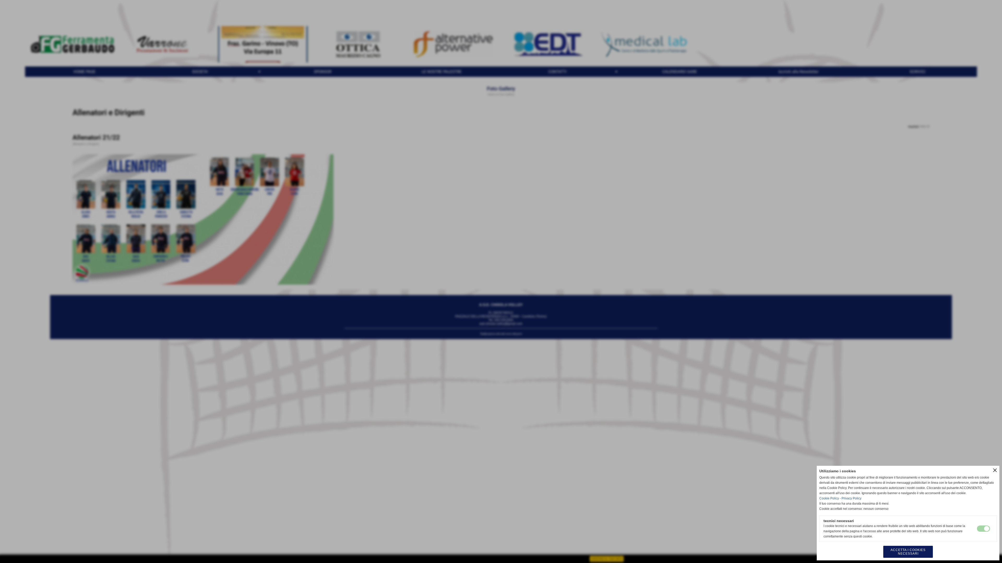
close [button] (995, 470)
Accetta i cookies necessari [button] (908, 551)
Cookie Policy (829, 498)
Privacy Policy (851, 498)
